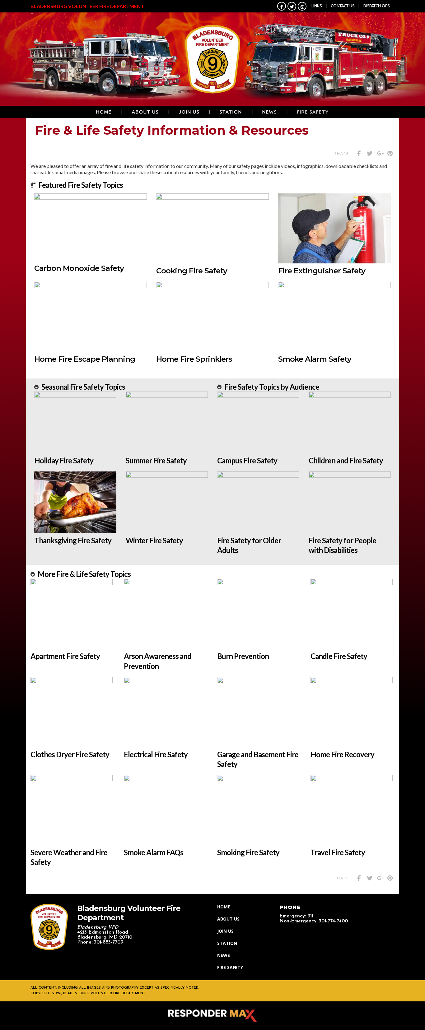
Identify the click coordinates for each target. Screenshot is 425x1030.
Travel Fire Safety (338, 852)
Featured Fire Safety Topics (80, 184)
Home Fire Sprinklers (194, 359)
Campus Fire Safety (247, 460)
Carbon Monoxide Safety (79, 268)
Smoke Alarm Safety (314, 359)
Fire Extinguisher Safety (321, 270)
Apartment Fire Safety (65, 656)
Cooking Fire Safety (191, 270)
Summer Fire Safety (156, 460)
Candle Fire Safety (339, 656)
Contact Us (342, 5)
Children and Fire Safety (346, 460)
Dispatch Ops (376, 5)
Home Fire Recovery (342, 754)
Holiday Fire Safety (63, 460)
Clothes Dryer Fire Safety (69, 754)
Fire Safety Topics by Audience (271, 386)
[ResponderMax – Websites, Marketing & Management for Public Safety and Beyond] (212, 1015)
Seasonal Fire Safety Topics (83, 386)
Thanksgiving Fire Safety (72, 540)
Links (316, 5)
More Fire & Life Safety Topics (84, 573)
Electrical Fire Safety (156, 754)
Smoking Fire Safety (248, 852)
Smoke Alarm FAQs (153, 852)
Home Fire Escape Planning (84, 359)
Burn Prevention (243, 656)
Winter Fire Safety (154, 540)
